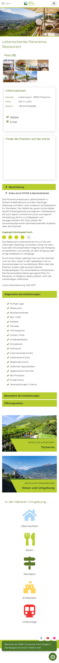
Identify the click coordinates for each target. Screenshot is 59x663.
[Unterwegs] (29, 610)
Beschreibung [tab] (16, 187)
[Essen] (29, 539)
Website (14, 117)
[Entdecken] (29, 586)
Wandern (29, 574)
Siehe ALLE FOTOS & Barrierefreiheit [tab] (29, 193)
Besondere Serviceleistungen (22, 395)
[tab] (29, 294)
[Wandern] (29, 563)
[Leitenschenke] (31, 78)
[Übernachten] (29, 515)
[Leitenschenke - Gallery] (8, 67)
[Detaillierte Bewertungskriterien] (17, 237)
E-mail (13, 121)
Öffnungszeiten (13, 403)
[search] (54, 3)
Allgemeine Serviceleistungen (22, 294)
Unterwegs (29, 621)
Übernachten (29, 526)
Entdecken (29, 597)
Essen (29, 550)
